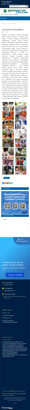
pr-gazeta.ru (12, 391)
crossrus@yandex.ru (7, 1)
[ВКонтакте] (3, 183)
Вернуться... (6, 178)
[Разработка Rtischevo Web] (15, 407)
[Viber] (7, 183)
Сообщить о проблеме (15, 275)
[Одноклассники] (5, 183)
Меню (5, 18)
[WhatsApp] (10, 183)
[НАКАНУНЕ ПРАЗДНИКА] (8, 106)
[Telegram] (12, 183)
